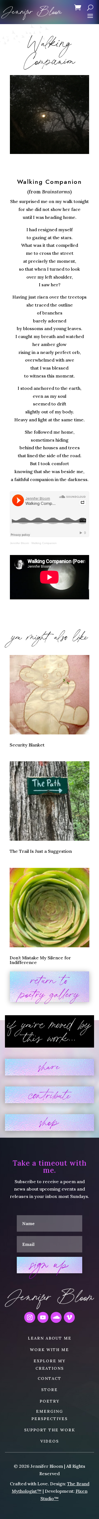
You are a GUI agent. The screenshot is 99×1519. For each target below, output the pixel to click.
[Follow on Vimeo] (69, 1317)
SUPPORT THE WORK (49, 1430)
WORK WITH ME (49, 1349)
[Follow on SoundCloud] (56, 1317)
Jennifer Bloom (19, 543)
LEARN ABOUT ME (50, 1338)
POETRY (49, 1401)
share (49, 1067)
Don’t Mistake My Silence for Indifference (40, 960)
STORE (49, 1389)
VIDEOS (49, 1441)
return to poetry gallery (49, 986)
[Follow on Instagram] (29, 1317)
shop (49, 1122)
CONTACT (49, 1378)
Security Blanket (27, 745)
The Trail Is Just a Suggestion (41, 851)
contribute (49, 1094)
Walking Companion (44, 543)
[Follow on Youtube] (42, 1317)
